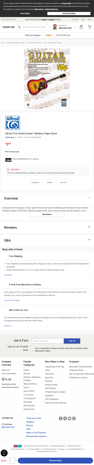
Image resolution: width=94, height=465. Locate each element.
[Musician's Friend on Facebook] (61, 418)
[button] (89, 27)
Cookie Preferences (51, 9)
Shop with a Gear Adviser (55, 403)
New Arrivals (50, 388)
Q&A (20, 137)
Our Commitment (9, 373)
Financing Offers (76, 370)
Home (2, 43)
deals (44, 19)
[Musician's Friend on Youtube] (69, 418)
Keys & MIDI (29, 391)
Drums (26, 387)
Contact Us (8, 326)
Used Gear (49, 374)
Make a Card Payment (36, 432)
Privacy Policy (66, 3)
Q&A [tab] (7, 240)
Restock (48, 381)
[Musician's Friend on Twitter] (65, 418)
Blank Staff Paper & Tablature (53, 43)
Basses (27, 373)
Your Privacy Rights (33, 449)
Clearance (49, 395)
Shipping (30, 422)
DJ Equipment (29, 398)
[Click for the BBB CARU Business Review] (18, 446)
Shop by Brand (51, 385)
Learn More (8, 275)
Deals (48, 35)
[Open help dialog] (4, 453)
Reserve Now (55, 461)
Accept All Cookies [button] (69, 13)
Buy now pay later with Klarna (80, 374)
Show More (47, 214)
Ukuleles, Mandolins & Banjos (32, 379)
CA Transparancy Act (49, 449)
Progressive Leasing (78, 377)
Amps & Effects (30, 384)
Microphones (29, 405)
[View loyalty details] (38, 159)
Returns (29, 425)
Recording (28, 402)
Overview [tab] (11, 198)
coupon (51, 19)
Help (89, 19)
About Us (6, 370)
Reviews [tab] (10, 227)
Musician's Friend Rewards (80, 367)
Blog (83, 19)
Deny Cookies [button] (25, 13)
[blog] (11, 379)
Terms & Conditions (17, 449)
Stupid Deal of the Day (54, 367)
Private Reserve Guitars (55, 392)
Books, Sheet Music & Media (16, 43)
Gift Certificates (52, 399)
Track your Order (33, 418)
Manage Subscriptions (36, 436)
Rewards (75, 19)
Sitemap (62, 449)
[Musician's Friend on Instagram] (74, 418)
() (11, 137)
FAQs (28, 429)
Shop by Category (32, 35)
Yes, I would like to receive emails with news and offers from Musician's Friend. (61, 349)
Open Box (49, 377)
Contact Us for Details (12, 300)
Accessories (29, 409)
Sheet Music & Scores (34, 43)
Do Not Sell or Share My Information (36, 446)
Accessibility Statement (75, 449)
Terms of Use (39, 9)
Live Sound (28, 395)
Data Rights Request (58, 446)
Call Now (8, 425)
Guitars (26, 370)
